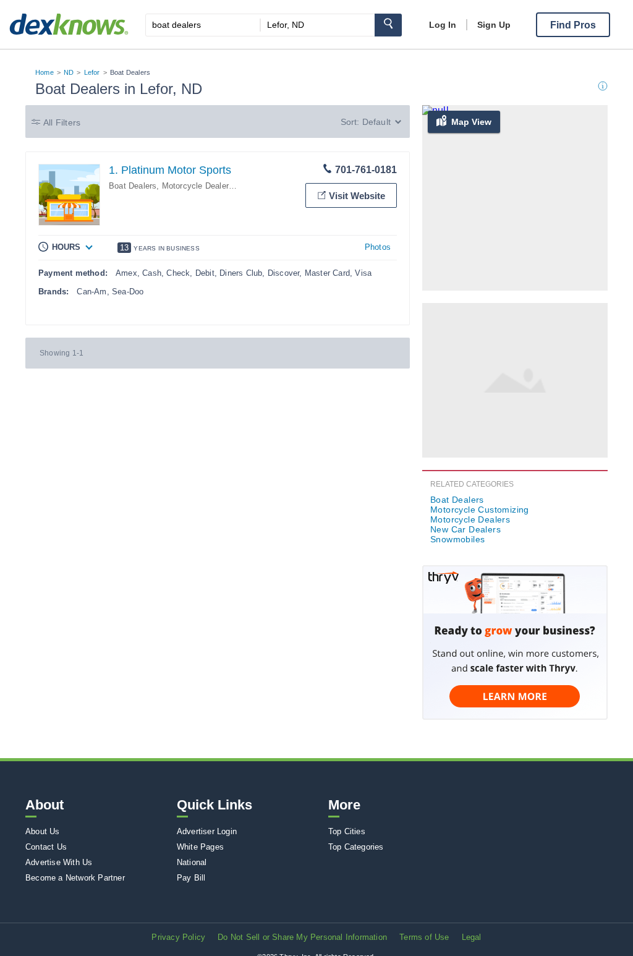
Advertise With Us (58, 862)
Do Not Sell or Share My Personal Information (302, 937)
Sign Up (494, 25)
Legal (472, 937)
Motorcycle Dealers (198, 185)
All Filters (61, 122)
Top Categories (356, 846)
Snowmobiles (457, 539)
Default (376, 122)
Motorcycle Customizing (479, 509)
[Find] (388, 25)
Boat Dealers (132, 185)
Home (44, 72)
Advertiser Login (207, 831)
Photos (378, 247)
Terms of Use (424, 937)
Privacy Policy (178, 937)
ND (69, 72)
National (192, 862)
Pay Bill (191, 877)
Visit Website (357, 195)
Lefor (92, 72)
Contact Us (46, 846)
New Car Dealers (465, 529)
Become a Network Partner (75, 877)
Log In (442, 25)
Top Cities (346, 831)
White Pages (200, 846)
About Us (42, 831)
